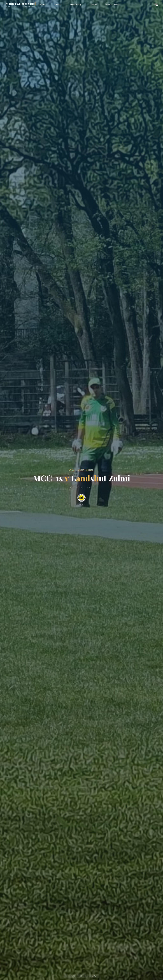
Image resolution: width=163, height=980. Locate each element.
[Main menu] (155, 4)
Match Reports (85, 469)
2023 (71, 469)
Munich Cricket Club (20, 3)
